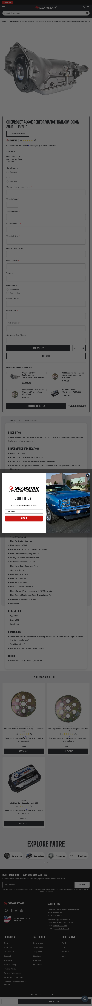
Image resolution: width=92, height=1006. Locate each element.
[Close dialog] (87, 475)
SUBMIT (24, 518)
